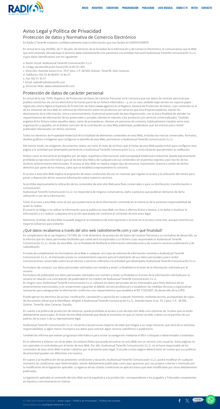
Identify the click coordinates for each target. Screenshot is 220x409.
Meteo (194, 8)
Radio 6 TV (182, 8)
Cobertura (112, 8)
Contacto (206, 8)
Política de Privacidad (85, 400)
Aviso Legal (64, 400)
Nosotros (97, 8)
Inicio (85, 8)
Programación (130, 8)
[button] (210, 399)
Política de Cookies (109, 400)
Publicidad (148, 8)
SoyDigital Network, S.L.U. (56, 404)
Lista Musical (165, 8)
